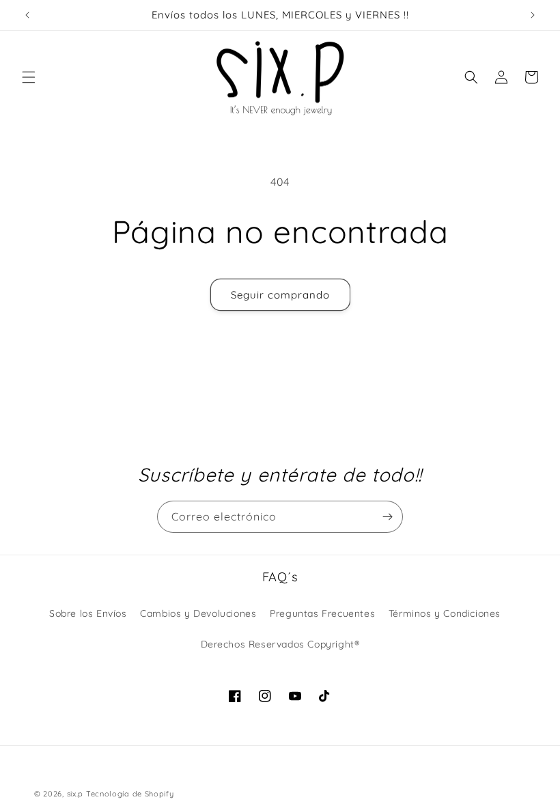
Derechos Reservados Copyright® (280, 644)
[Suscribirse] (387, 517)
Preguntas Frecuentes (322, 613)
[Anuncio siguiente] (533, 15)
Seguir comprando (280, 294)
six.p (75, 793)
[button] (29, 77)
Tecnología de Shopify (130, 793)
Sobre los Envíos (88, 613)
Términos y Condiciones (445, 613)
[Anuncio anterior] (27, 15)
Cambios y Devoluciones (198, 613)
